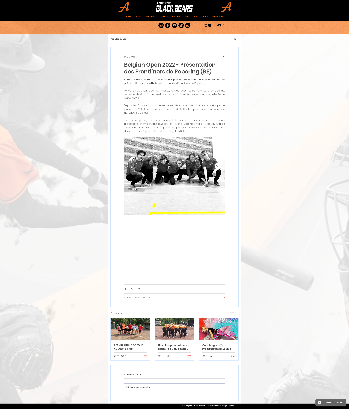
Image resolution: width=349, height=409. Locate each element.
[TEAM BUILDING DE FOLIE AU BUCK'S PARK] (130, 329)
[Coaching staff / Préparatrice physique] (218, 329)
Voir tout (234, 312)
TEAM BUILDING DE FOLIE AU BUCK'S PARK (128, 347)
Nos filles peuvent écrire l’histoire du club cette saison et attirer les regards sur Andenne (173, 347)
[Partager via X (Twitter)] (132, 289)
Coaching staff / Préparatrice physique (216, 347)
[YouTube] (174, 25)
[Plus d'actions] (223, 57)
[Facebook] (167, 25)
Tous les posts (118, 39)
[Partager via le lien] (138, 289)
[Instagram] (161, 25)
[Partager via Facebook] (125, 289)
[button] (208, 25)
